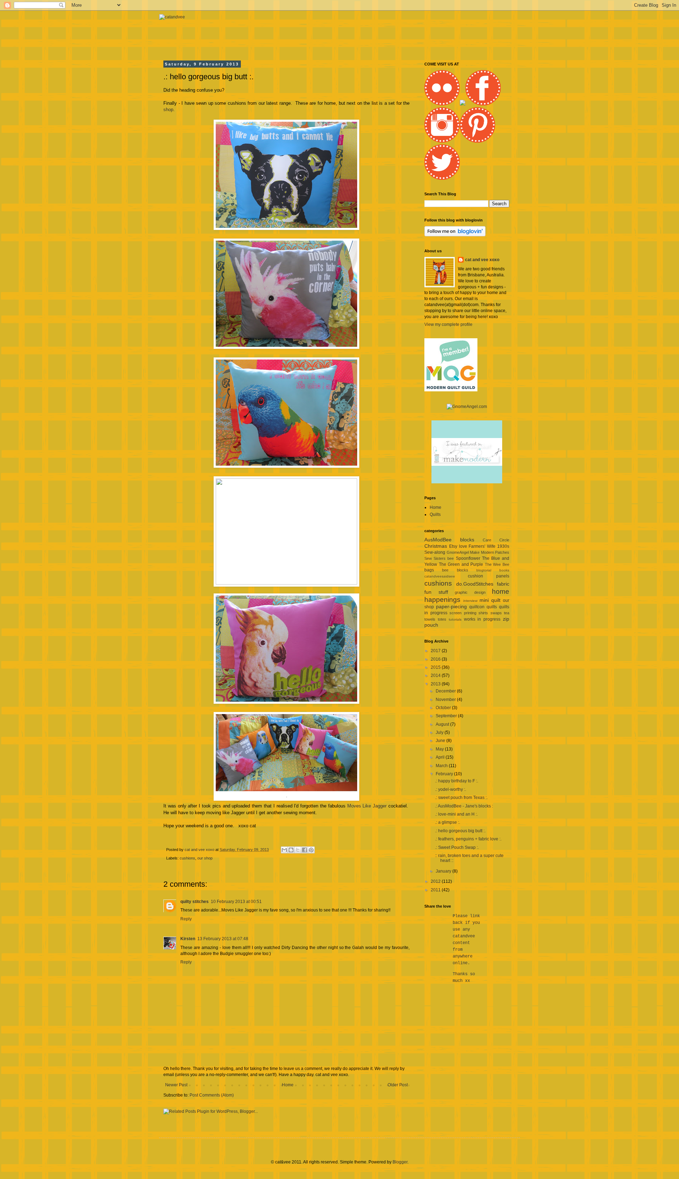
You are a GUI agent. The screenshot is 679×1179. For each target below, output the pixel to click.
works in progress (482, 619)
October (444, 707)
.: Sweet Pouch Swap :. (457, 847)
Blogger (400, 1162)
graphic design (470, 592)
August (443, 724)
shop (168, 109)
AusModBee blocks (449, 539)
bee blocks (455, 570)
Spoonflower (468, 558)
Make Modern (482, 552)
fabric (503, 584)
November (446, 699)
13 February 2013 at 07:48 (222, 938)
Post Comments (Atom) (212, 1095)
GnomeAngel (458, 552)
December (446, 691)
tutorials (455, 619)
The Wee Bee (497, 564)
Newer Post (176, 1084)
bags (429, 570)
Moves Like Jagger (367, 806)
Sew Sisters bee (439, 558)
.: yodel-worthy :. (450, 789)
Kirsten (187, 938)
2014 (436, 675)
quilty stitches (194, 901)
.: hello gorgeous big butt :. (460, 830)
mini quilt (490, 600)
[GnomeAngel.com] (467, 406)
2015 (436, 667)
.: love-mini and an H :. (456, 814)
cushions (187, 858)
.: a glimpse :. (447, 822)
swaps (496, 613)
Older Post (398, 1084)
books (504, 570)
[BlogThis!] (291, 849)
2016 (436, 659)
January (444, 871)
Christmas (435, 546)
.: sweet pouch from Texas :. (461, 797)
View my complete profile (448, 324)
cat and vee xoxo (482, 259)
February (445, 773)
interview (470, 601)
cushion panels (488, 576)
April (441, 757)
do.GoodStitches (474, 584)
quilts (492, 606)
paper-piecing (451, 606)
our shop (205, 858)
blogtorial (483, 570)
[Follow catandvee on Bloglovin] (455, 234)
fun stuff (436, 592)
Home (288, 1084)
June (441, 740)
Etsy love (458, 546)
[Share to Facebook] (304, 849)
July (440, 732)
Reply (186, 918)
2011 (436, 889)
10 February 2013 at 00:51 (236, 901)
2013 (436, 683)
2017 (436, 650)
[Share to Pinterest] (311, 849)
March (442, 765)
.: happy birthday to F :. (456, 780)
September (447, 715)
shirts (483, 613)
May (440, 749)
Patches (502, 552)
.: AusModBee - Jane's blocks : (464, 806)
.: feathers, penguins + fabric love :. (468, 838)
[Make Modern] (466, 481)
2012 (436, 881)
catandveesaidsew (439, 576)
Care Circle (496, 540)
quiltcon (476, 606)
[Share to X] (297, 849)
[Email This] (284, 849)
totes (442, 619)
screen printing (462, 613)
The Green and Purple (461, 564)
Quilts (435, 514)
